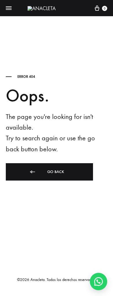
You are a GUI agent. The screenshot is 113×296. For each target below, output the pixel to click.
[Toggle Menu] (9, 8)
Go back (55, 171)
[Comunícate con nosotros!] (98, 281)
